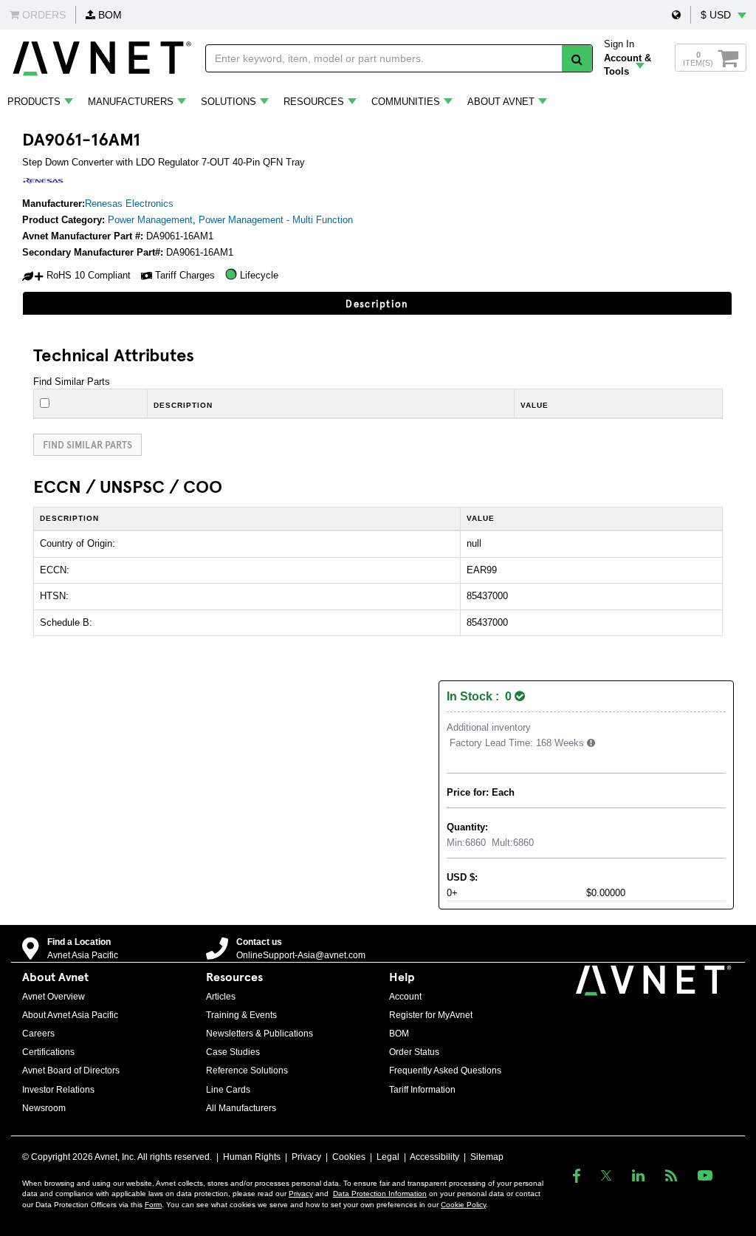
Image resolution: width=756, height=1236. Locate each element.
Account (405, 996)
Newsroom (44, 1108)
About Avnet (501, 101)
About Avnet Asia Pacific (70, 1015)
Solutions (228, 101)
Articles (221, 996)
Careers (38, 1033)
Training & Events (241, 1015)
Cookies (348, 1157)
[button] (676, 15)
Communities (405, 101)
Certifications (48, 1052)
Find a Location (79, 942)
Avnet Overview (53, 996)
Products (34, 101)
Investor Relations (58, 1090)
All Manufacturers (241, 1108)
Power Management (150, 219)
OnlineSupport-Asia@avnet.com (300, 955)
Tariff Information (422, 1090)
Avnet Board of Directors (71, 1070)
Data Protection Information (380, 1193)
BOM (108, 15)
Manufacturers (130, 101)
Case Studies (233, 1052)
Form (153, 1205)
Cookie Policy (463, 1205)
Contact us (259, 942)
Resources (314, 101)
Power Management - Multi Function (276, 219)
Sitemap (487, 1157)
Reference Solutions (247, 1070)
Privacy (306, 1157)
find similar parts (87, 444)
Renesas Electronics (129, 203)
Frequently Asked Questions (445, 1070)
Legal (388, 1157)
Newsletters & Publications (259, 1033)
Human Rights (252, 1157)
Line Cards (228, 1090)
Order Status (414, 1052)
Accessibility (434, 1157)
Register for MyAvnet (430, 1015)
